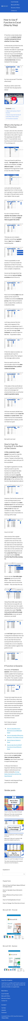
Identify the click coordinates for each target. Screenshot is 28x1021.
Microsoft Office (15, 4)
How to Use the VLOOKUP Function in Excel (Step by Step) (14, 747)
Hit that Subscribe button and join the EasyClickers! (12, 774)
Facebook (3, 1012)
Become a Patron (15, 7)
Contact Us (14, 10)
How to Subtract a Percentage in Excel (13, 835)
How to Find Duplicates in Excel (11, 900)
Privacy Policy (5, 1017)
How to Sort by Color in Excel (13, 812)
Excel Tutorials (14, 2)
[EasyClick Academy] (5, 6)
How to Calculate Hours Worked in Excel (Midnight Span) (14, 730)
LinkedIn (3, 1010)
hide (13, 108)
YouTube (3, 1008)
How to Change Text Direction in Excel (14, 903)
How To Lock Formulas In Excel (13, 859)
